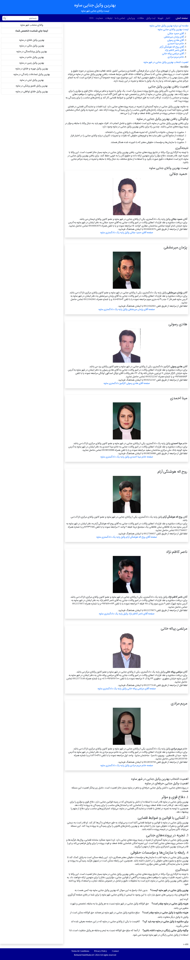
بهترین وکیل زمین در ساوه (31, 63)
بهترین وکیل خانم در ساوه (31, 57)
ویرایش (131, 18)
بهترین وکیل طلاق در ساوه (31, 40)
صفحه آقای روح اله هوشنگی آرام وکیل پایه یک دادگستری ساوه (126, 537)
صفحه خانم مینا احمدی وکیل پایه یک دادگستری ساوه (126, 457)
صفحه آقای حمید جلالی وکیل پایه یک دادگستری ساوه (126, 232)
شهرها (160, 18)
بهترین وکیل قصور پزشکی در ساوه (32, 86)
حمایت (99, 18)
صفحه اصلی (182, 18)
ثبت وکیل (150, 18)
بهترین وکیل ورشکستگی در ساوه (31, 51)
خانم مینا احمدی (176, 43)
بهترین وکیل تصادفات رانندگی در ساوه (31, 74)
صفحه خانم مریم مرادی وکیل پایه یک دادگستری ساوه (126, 765)
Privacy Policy (100, 951)
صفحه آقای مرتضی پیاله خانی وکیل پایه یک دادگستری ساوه (127, 688)
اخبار (168, 18)
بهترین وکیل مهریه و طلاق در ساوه (31, 68)
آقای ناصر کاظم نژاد (174, 50)
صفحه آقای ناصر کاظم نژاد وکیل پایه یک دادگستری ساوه (126, 613)
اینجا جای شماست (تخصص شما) (31, 31)
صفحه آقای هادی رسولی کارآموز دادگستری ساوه (127, 383)
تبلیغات (108, 18)
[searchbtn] (4, 18)
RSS (91, 18)
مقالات (140, 18)
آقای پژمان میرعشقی (174, 37)
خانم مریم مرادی (176, 57)
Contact (115, 951)
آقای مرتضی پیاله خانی (173, 53)
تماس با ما (120, 18)
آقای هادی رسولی (175, 40)
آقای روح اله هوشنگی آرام (172, 47)
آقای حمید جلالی (175, 33)
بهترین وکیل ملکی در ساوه (31, 45)
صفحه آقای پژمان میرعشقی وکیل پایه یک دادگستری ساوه (126, 309)
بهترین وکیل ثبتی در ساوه (32, 80)
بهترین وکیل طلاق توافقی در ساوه (32, 91)
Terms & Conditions (80, 951)
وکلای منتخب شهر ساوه (31, 25)
